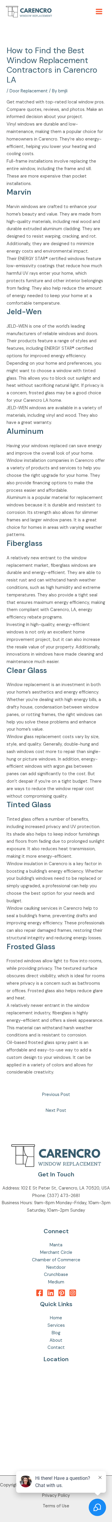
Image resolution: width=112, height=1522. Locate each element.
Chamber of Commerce (56, 1260)
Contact (56, 1347)
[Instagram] (72, 1293)
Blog (56, 1333)
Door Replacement (29, 91)
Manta (56, 1245)
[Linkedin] (50, 1293)
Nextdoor (56, 1267)
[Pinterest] (61, 1293)
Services (56, 1325)
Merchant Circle (56, 1252)
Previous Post (56, 1094)
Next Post (56, 1110)
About (56, 1340)
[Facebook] (39, 1293)
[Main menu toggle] (99, 11)
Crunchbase (56, 1274)
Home (56, 1318)
